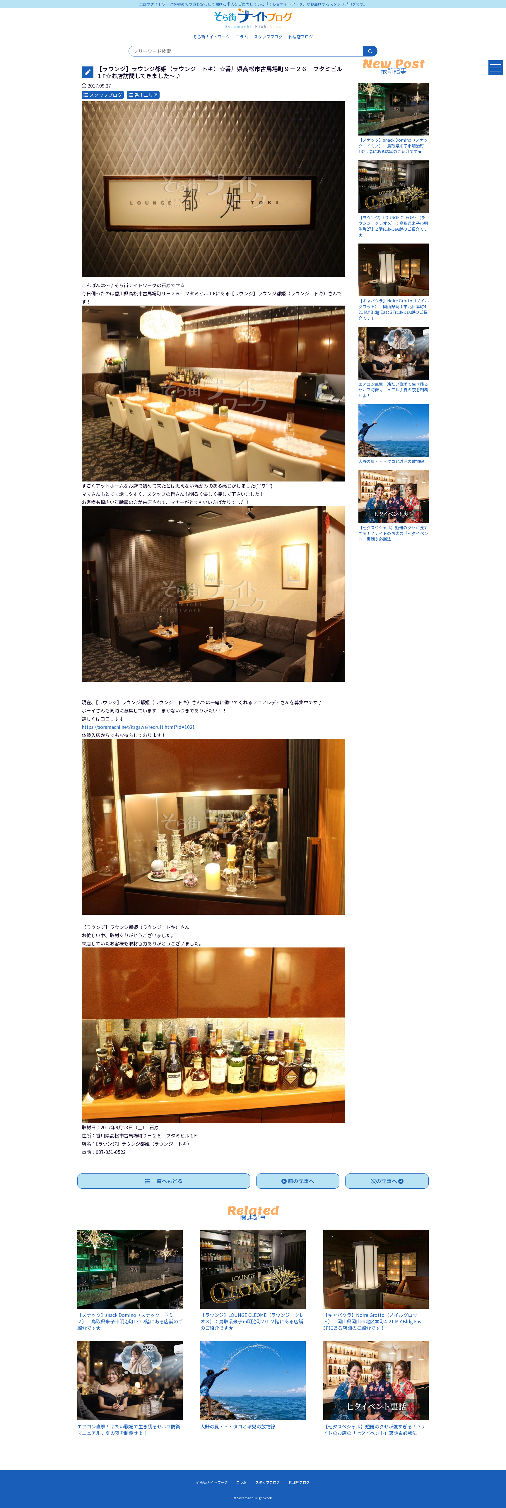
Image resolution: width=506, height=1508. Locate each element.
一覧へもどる (166, 1181)
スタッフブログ (268, 37)
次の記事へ (384, 1181)
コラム (242, 37)
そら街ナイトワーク (211, 37)
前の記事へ (300, 1181)
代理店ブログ (300, 37)
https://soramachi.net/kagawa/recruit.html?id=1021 (138, 726)
